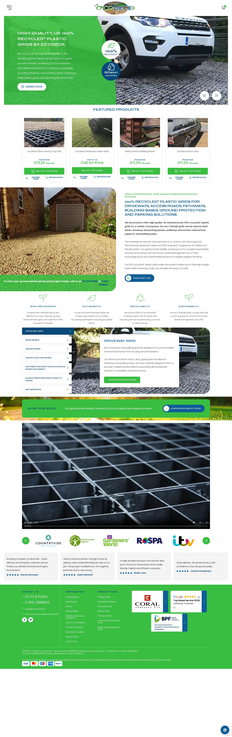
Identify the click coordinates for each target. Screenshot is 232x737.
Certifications (72, 597)
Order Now (34, 86)
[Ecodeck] (114, 8)
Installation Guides (75, 632)
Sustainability (72, 611)
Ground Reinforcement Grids (109, 621)
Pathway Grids (105, 615)
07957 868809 (37, 602)
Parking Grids (104, 597)
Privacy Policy (72, 636)
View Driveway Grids (122, 380)
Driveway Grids (105, 606)
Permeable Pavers (107, 601)
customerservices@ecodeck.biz (41, 614)
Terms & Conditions (75, 622)
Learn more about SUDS (186, 408)
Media (69, 606)
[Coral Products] (150, 601)
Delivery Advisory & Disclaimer (75, 616)
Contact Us (141, 278)
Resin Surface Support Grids (108, 628)
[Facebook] (24, 619)
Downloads (71, 601)
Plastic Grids (104, 611)
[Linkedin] (30, 619)
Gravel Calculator (74, 627)
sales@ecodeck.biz (35, 609)
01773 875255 (36, 597)
